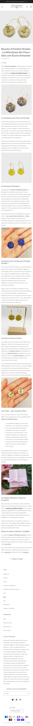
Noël (4, 619)
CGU (4, 593)
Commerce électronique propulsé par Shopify (21, 722)
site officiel (8, 544)
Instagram (26, 552)
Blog (4, 597)
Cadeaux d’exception (9, 608)
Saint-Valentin (7, 626)
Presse (5, 581)
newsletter (8, 552)
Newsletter (6, 604)
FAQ (4, 601)
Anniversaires (7, 630)
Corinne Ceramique (9, 722)
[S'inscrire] (28, 693)
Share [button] (4, 62)
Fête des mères (7, 623)
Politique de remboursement (11, 589)
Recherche (6, 574)
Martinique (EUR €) (15, 711)
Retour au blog (17, 559)
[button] (2, 7)
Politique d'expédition (9, 585)
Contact (5, 578)
